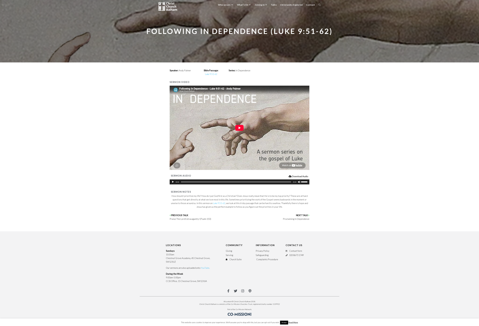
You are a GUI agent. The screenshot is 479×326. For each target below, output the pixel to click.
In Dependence (243, 70)
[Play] (173, 182)
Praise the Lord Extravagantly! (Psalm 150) (190, 218)
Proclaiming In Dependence (296, 218)
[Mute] (299, 182)
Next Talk (302, 215)
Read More (293, 322)
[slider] (304, 181)
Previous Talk (179, 215)
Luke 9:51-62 (211, 74)
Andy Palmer (185, 70)
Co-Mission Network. (244, 309)
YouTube (205, 267)
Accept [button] (284, 323)
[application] (239, 181)
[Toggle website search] (319, 5)
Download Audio (300, 176)
